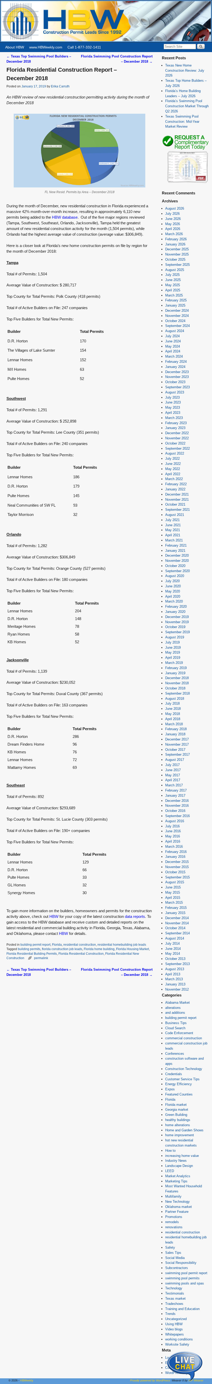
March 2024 (174, 356)
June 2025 (173, 280)
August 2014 (174, 938)
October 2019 (175, 627)
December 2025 (177, 249)
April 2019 (172, 658)
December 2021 (177, 494)
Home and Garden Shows (184, 1130)
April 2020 (172, 596)
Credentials (173, 1074)
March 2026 (174, 234)
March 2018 (174, 724)
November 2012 (177, 989)
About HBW (14, 47)
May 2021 (172, 530)
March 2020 (174, 601)
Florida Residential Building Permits (31, 953)
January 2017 (175, 795)
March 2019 (174, 663)
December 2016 (177, 801)
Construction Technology (183, 1069)
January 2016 (175, 857)
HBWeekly (26, 1380)
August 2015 (174, 882)
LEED (169, 1171)
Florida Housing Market (132, 949)
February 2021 (176, 545)
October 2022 (175, 443)
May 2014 (172, 953)
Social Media (175, 1258)
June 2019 (173, 647)
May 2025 (172, 285)
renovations (174, 1227)
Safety (170, 1247)
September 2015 (177, 877)
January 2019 (175, 673)
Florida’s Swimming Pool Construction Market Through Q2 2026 (187, 106)
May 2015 (172, 892)
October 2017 (175, 750)
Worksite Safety (177, 1344)
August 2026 (174, 208)
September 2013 (177, 964)
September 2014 (177, 933)
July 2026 (172, 214)
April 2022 (172, 474)
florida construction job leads (62, 949)
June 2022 (173, 464)
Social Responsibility (180, 1263)
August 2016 (174, 821)
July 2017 (172, 765)
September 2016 (177, 816)
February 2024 (176, 362)
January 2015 (175, 913)
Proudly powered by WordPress (150, 1380)
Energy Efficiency (178, 1084)
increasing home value (182, 1156)
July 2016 (172, 826)
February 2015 (176, 908)
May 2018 (172, 714)
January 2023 (175, 428)
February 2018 (176, 729)
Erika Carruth (60, 86)
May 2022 (172, 469)
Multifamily (173, 1196)
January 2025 (175, 305)
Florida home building (99, 949)
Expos (170, 1089)
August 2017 (174, 760)
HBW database (65, 217)
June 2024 (173, 341)
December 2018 (177, 678)
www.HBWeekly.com (45, 47)
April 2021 (172, 535)
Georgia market (176, 1109)
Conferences (174, 1054)
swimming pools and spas (184, 1283)
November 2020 (177, 561)
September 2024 (177, 326)
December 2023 (177, 372)
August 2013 (174, 969)
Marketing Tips (176, 1181)
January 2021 (175, 551)
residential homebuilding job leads (121, 944)
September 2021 (177, 510)
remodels (172, 1222)
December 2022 (177, 433)
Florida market (176, 1105)
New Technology (177, 1202)
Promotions (173, 1217)
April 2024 (172, 351)
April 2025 (172, 290)
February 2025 (176, 300)
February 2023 (176, 423)
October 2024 (175, 321)
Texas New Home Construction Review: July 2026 (184, 70)
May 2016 (172, 836)
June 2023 (173, 402)
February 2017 (176, 790)
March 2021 (174, 540)
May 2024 (172, 346)
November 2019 (177, 622)
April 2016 (172, 841)
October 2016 (175, 811)
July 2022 (172, 458)
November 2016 (177, 806)
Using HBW (174, 1324)
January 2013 (175, 984)
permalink (41, 958)
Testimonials (174, 1293)
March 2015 (174, 902)
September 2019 (177, 632)
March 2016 (174, 846)
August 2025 (174, 270)
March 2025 (174, 295)
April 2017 (172, 780)
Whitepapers (174, 1334)
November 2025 (177, 254)
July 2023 (172, 397)
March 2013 (174, 979)
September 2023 (177, 387)
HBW (53, 917)
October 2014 (175, 928)
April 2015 (172, 898)
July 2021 (172, 520)
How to (170, 1150)
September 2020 (177, 571)
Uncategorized (176, 1319)
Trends (170, 1314)
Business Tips (176, 1023)
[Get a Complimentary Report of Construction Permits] (185, 182)
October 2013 (175, 959)
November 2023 (177, 377)
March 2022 (174, 479)
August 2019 (174, 637)
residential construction (79, 944)
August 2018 (174, 699)
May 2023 (172, 407)
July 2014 (172, 943)
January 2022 (175, 489)
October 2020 (175, 566)
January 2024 (175, 367)
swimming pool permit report (186, 1273)
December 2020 (177, 555)
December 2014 (177, 918)
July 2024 (172, 336)
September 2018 (177, 693)
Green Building (176, 1115)
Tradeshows (174, 1304)
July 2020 (172, 581)
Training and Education (182, 1309)
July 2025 (172, 275)
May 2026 (172, 224)
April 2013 (172, 974)
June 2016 (173, 831)
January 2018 (175, 734)
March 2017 (174, 785)
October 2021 (175, 504)
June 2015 (173, 887)
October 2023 (175, 382)
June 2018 (173, 709)
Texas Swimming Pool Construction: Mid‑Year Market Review (182, 121)
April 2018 (172, 719)
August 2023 (174, 392)
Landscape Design (179, 1166)
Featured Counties (179, 1094)
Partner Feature (176, 1212)
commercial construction (183, 1038)
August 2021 (174, 515)
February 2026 (176, 239)
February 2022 (176, 484)
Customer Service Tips (182, 1079)
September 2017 (177, 754)
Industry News (176, 1161)
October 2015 (175, 872)
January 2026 (175, 244)
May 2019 (172, 652)
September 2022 (177, 448)
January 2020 (175, 612)
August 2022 (174, 453)
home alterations (177, 1125)
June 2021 (173, 525)
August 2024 (174, 331)
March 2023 (174, 418)
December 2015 (177, 862)
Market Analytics (177, 1176)
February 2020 (176, 606)
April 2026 (172, 229)
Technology (173, 1288)
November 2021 (177, 499)
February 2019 (176, 668)
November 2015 (177, 867)
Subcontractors (176, 1268)
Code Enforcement (179, 1033)
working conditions (179, 1339)
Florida (57, 944)
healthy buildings (177, 1120)
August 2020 (174, 576)
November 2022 (177, 438)
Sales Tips (173, 1253)
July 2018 (172, 703)
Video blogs (174, 1329)
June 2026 (173, 219)
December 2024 (177, 310)
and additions (175, 1013)
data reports (135, 917)
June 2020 (173, 586)
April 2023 (172, 413)
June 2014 (173, 949)
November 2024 (177, 316)
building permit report (35, 944)
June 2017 (173, 770)
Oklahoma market (178, 1207)
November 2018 (177, 683)
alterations (173, 1008)
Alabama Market (177, 1002)
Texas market (175, 1298)
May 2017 (172, 775)
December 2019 (177, 617)
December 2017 (177, 739)
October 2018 (175, 688)
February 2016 (176, 852)
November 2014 (177, 923)
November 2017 (177, 744)
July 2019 (172, 642)
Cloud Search (175, 1028)
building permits (29, 949)
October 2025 (175, 259)
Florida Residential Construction (81, 953)
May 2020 (172, 591)
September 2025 (177, 265)
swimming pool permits (182, 1278)
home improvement (179, 1135)
